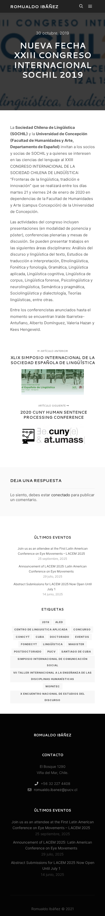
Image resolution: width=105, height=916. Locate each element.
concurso (82, 629)
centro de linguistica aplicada (41, 629)
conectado (60, 494)
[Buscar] (81, 6)
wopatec (52, 686)
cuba (40, 636)
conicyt (23, 636)
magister (76, 644)
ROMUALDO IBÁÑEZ (34, 6)
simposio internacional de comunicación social (52, 662)
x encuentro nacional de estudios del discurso (52, 697)
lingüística (53, 644)
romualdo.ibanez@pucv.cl (55, 789)
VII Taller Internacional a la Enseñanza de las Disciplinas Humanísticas (52, 675)
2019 (45, 622)
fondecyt (29, 644)
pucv (51, 651)
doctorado (59, 636)
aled (59, 622)
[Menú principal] (90, 6)
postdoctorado (28, 651)
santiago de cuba (76, 651)
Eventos (82, 636)
